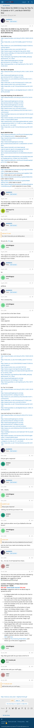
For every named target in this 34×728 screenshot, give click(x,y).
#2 (32, 198)
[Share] (30, 26)
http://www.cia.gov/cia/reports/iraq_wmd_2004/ (15, 51)
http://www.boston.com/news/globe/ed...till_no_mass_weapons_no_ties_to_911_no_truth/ (17, 440)
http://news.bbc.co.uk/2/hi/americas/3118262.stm (16, 82)
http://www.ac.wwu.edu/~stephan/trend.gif (14, 697)
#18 (32, 653)
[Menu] (2, 2)
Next (17, 700)
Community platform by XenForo (15, 726)
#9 (32, 310)
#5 (32, 251)
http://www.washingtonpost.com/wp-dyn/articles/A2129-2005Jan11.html (12, 61)
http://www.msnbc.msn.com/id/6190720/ (13, 49)
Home (2, 723)
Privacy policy (21, 721)
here (5, 637)
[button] (2, 719)
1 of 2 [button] (12, 700)
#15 (32, 536)
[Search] (32, 2)
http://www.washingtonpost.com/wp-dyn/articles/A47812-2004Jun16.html (12, 76)
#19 (32, 666)
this (9, 241)
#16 (32, 558)
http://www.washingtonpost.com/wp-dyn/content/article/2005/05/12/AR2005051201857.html (17, 143)
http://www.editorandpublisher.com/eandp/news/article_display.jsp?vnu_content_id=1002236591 (17, 157)
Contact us (4, 721)
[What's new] (28, 2)
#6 (32, 269)
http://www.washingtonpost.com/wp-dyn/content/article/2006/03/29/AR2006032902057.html (17, 153)
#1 (32, 26)
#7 (32, 283)
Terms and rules (12, 721)
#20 (32, 680)
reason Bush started (13, 587)
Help (27, 721)
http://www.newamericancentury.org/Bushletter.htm (16, 177)
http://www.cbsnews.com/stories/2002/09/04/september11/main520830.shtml (16, 118)
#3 (32, 216)
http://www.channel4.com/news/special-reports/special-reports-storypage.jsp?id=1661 (15, 148)
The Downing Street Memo (19, 639)
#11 (32, 469)
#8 (32, 296)
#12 (32, 487)
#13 (32, 500)
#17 (32, 571)
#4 (32, 230)
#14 (32, 520)
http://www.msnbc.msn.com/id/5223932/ (13, 84)
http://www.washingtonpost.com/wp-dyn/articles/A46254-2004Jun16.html (12, 102)
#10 (32, 455)
